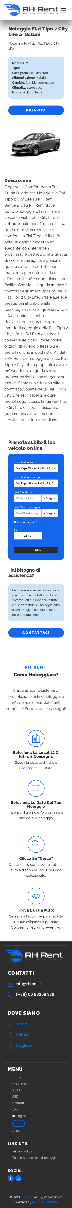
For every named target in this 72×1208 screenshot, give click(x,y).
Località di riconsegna (27, 477)
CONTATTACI (36, 633)
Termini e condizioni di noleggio (34, 1158)
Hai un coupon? (26, 522)
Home (16, 1077)
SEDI (15, 1096)
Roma (21, 1024)
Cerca (36, 550)
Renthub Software (45, 1202)
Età (15, 529)
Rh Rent (27, 1197)
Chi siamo (19, 1084)
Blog (15, 1109)
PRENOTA (36, 110)
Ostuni (22, 1034)
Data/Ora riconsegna (27, 507)
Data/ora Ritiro (23, 492)
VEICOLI (18, 1090)
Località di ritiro (23, 462)
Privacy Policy (22, 1151)
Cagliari (23, 1045)
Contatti (18, 1103)
